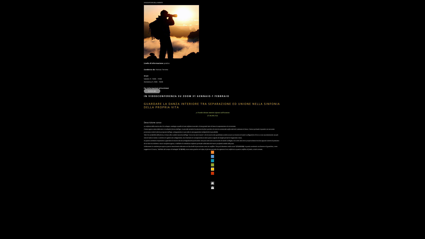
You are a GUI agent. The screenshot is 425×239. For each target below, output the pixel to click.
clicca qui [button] (152, 91)
